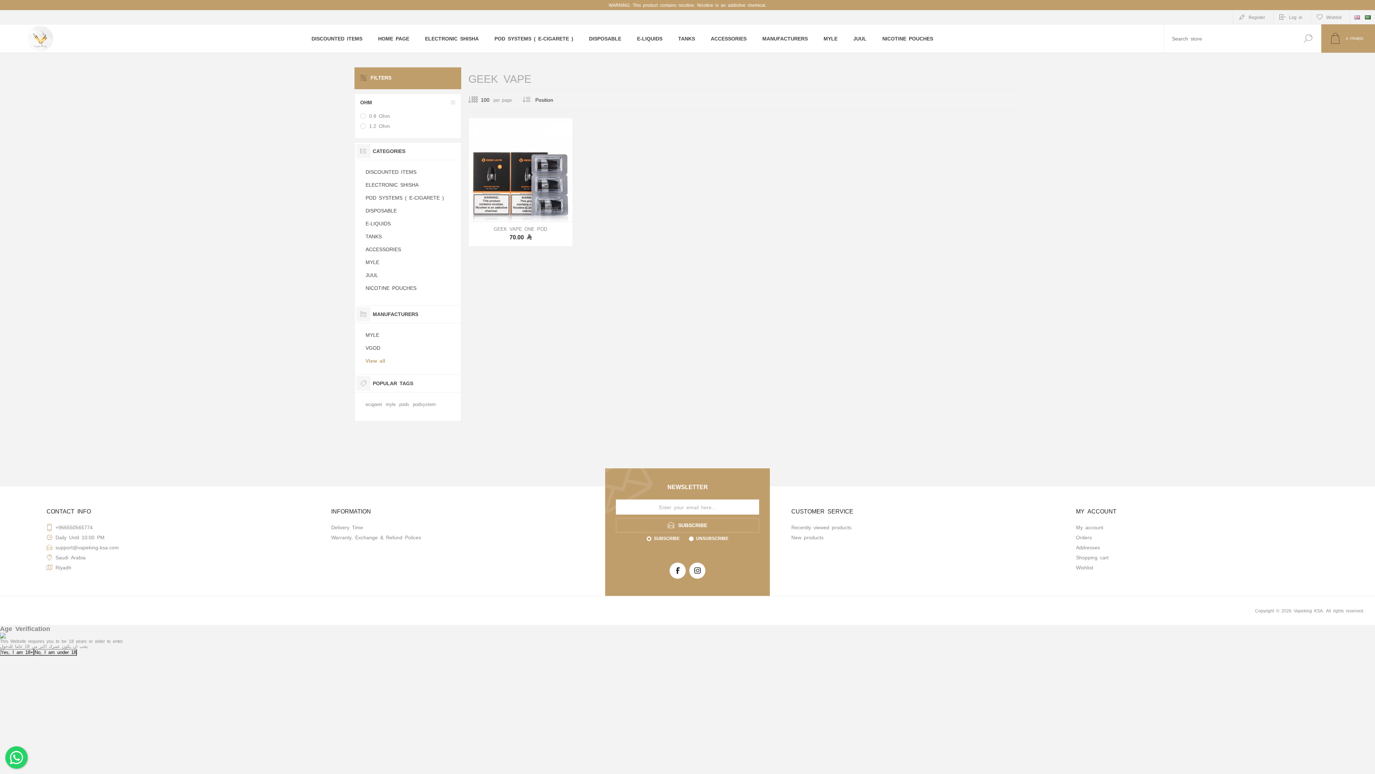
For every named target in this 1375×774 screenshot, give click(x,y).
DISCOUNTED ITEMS (391, 171)
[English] (1357, 17)
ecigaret (374, 404)
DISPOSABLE (381, 210)
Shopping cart (1092, 557)
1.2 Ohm (379, 125)
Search (1307, 38)
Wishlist (1084, 567)
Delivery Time (347, 527)
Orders (1084, 537)
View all (375, 360)
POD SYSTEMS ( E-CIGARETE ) (405, 197)
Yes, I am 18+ (17, 652)
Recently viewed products (821, 527)
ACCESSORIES (383, 249)
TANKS (374, 236)
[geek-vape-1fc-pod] (521, 182)
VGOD (373, 347)
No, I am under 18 (55, 652)
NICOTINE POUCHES (391, 287)
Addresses (1088, 547)
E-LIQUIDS (378, 223)
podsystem (424, 404)
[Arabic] (1367, 17)
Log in (1295, 17)
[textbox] (1229, 38)
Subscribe (667, 538)
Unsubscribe (712, 538)
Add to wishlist (554, 204)
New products (807, 537)
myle (391, 404)
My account (1089, 527)
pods (404, 404)
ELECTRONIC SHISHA (392, 184)
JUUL (372, 274)
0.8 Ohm (379, 115)
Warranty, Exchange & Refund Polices (376, 537)
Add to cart (520, 203)
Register (1257, 17)
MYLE (372, 261)
